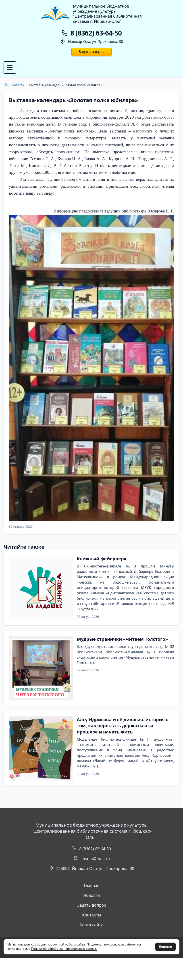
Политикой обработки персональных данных (64, 948)
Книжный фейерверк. (102, 559)
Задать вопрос (91, 51)
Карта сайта (91, 924)
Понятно (165, 946)
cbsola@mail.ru (95, 858)
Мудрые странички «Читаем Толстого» (122, 639)
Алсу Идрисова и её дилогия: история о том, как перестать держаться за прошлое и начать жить (122, 725)
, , (95, 868)
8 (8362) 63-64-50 (95, 848)
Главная (91, 885)
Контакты (91, 915)
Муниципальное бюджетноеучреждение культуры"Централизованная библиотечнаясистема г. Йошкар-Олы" (107, 14)
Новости (18, 85)
